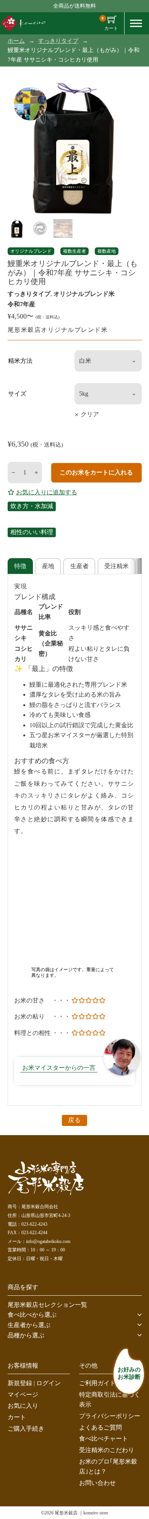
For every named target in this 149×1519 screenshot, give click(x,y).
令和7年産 (21, 304)
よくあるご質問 (100, 1427)
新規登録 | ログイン (34, 1383)
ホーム (16, 41)
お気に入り (23, 1406)
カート (17, 1417)
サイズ (17, 393)
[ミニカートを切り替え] (112, 19)
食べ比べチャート (103, 1438)
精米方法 (20, 360)
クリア (90, 414)
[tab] (20, 566)
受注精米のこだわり (106, 1450)
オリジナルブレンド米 (84, 294)
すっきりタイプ (58, 41)
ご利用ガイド (97, 1383)
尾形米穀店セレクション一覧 (47, 1304)
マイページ (23, 1394)
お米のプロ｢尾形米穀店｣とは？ (108, 1466)
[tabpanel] (74, 839)
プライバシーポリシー (109, 1416)
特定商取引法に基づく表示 (109, 1399)
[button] (75, 1315)
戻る (74, 1120)
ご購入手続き (26, 1428)
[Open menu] (136, 23)
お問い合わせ (97, 1483)
